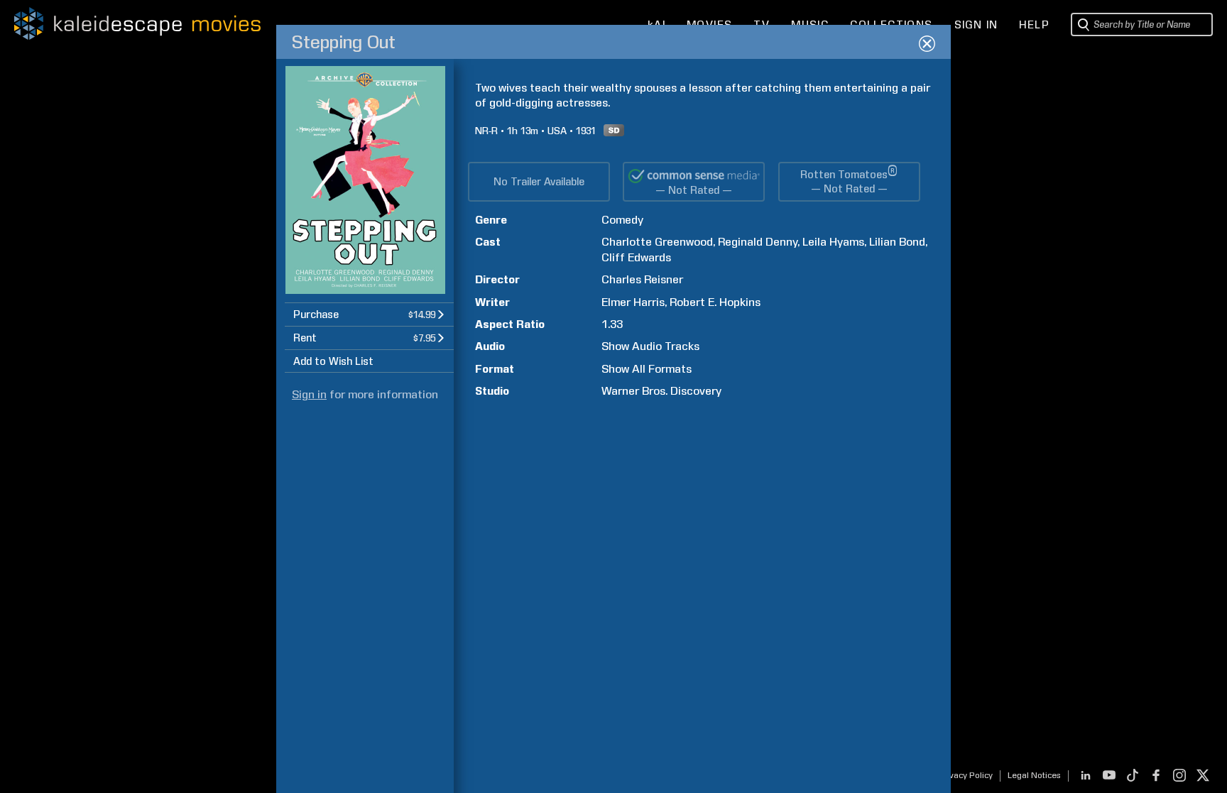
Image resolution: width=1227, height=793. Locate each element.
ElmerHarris (633, 302)
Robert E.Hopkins (715, 302)
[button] (369, 314)
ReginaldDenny (757, 241)
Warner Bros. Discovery (661, 391)
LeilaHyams (833, 241)
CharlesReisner (642, 279)
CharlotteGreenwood (657, 241)
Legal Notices (1034, 775)
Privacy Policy (965, 775)
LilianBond (897, 241)
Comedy (622, 219)
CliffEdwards (636, 257)
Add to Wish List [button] (333, 361)
